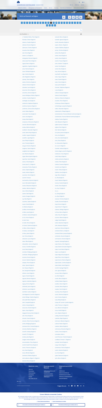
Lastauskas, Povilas (27, 167)
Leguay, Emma (25, 284)
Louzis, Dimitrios (59, 294)
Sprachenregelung (63, 378)
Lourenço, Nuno (59, 291)
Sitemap (19, 381)
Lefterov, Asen (25, 273)
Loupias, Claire (58, 289)
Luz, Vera (57, 353)
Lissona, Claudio (59, 183)
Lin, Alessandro (58, 143)
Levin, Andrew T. (59, 63)
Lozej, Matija (58, 299)
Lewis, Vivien (58, 82)
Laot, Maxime (25, 153)
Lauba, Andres (25, 172)
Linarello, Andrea (59, 148)
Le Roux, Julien (25, 233)
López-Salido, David (59, 265)
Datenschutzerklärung (64, 372)
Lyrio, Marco (58, 358)
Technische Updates (48, 373)
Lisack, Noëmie (58, 180)
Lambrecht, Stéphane (27, 103)
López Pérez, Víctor (59, 257)
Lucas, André (58, 310)
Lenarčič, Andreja (26, 331)
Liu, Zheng (57, 193)
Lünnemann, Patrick (60, 347)
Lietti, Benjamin (59, 122)
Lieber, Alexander (59, 108)
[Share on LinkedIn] (77, 17)
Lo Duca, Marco (59, 212)
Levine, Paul (58, 66)
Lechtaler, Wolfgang (27, 252)
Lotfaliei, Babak (58, 281)
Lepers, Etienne (59, 45)
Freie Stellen (31, 371)
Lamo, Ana (25, 116)
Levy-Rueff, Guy (59, 74)
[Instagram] (75, 386)
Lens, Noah (25, 350)
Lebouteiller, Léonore (27, 244)
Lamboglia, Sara (26, 100)
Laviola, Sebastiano (27, 185)
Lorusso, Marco (59, 273)
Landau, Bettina (26, 127)
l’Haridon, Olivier (26, 39)
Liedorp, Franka (59, 119)
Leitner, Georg (25, 305)
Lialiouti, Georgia (59, 92)
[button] (81, 2)
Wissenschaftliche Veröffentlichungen (34, 10)
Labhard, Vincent (26, 45)
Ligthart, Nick (58, 127)
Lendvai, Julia (25, 337)
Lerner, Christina (59, 50)
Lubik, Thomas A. (59, 305)
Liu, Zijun (57, 196)
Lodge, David (58, 220)
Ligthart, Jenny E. (59, 124)
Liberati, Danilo (58, 95)
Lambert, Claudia (26, 98)
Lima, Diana (58, 140)
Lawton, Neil (25, 193)
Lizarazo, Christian (59, 199)
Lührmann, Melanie (59, 321)
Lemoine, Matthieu (27, 329)
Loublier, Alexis (58, 284)
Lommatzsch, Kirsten (60, 238)
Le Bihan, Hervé (26, 209)
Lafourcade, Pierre (26, 61)
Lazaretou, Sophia (26, 201)
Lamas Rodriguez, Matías (28, 95)
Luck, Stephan (58, 313)
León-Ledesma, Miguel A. (28, 358)
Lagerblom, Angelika (27, 66)
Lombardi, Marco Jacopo (61, 233)
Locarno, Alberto (59, 217)
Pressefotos (31, 374)
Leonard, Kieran (26, 360)
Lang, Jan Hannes (26, 145)
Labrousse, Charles (27, 47)
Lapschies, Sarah (26, 159)
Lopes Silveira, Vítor (60, 244)
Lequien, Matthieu (59, 47)
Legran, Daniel (25, 276)
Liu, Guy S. (57, 188)
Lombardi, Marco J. (59, 230)
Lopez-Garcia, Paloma (60, 260)
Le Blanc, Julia (25, 212)
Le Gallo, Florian (26, 222)
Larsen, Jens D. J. (26, 164)
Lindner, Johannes (59, 159)
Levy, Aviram (58, 71)
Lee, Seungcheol (26, 270)
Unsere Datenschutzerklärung (43, 401)
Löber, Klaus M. (58, 214)
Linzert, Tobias (58, 169)
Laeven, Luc (25, 55)
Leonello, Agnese (59, 39)
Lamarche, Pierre (26, 90)
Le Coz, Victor (25, 217)
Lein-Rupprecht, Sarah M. (28, 294)
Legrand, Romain (26, 278)
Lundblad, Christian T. (60, 339)
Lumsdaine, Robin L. (60, 334)
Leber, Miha (25, 241)
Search (79, 2)
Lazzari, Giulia (25, 204)
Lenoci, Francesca (26, 347)
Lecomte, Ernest (26, 257)
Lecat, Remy (25, 249)
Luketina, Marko (59, 326)
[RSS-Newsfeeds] (83, 386)
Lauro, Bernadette (26, 183)
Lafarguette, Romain (27, 58)
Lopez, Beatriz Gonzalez (61, 246)
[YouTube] (77, 386)
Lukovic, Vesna (58, 331)
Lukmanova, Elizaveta (60, 329)
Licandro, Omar (59, 100)
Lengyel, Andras (26, 339)
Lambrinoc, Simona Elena (28, 108)
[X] (69, 386)
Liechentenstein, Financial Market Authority (65, 114)
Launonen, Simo (26, 175)
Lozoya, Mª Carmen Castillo (61, 302)
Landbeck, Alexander (27, 130)
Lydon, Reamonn (59, 355)
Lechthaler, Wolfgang (27, 254)
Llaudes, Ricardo (59, 201)
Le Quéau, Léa (25, 230)
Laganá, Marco (25, 63)
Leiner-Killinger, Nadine (28, 297)
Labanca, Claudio (26, 42)
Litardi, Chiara (58, 185)
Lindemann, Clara (59, 153)
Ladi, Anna (24, 53)
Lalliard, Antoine (26, 84)
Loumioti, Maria (59, 286)
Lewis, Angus (58, 76)
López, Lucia (58, 252)
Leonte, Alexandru (59, 42)
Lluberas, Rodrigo (59, 209)
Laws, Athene (25, 191)
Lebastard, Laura (26, 238)
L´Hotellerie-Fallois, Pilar (28, 37)
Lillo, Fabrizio (58, 130)
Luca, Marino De (59, 307)
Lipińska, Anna (58, 172)
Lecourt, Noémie (26, 260)
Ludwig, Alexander (59, 315)
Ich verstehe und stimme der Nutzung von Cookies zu (34, 404)
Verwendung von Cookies (64, 374)
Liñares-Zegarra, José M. (61, 151)
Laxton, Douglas (26, 196)
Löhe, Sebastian (59, 225)
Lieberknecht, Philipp (60, 111)
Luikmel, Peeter (59, 323)
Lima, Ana (57, 135)
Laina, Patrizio (25, 68)
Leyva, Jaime (58, 84)
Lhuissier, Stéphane (60, 87)
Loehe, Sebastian (59, 222)
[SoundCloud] (80, 386)
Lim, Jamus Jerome (59, 132)
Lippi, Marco (58, 175)
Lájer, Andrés (25, 74)
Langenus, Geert (26, 148)
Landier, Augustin (26, 135)
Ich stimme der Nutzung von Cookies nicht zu (68, 404)
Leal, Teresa (25, 236)
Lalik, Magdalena (26, 76)
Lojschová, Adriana (59, 228)
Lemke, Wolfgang (26, 323)
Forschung (24, 10)
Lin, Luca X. (57, 145)
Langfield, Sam (25, 151)
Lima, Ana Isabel (59, 138)
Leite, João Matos (26, 299)
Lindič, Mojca (58, 156)
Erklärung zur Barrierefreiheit (65, 376)
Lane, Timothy (25, 143)
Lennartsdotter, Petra (27, 342)
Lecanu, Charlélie (26, 246)
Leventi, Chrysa (58, 61)
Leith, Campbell (26, 302)
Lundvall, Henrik (59, 342)
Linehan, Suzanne (59, 164)
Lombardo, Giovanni (60, 236)
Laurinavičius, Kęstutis (27, 180)
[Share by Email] (80, 17)
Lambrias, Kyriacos (27, 106)
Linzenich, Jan (58, 167)
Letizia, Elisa (58, 53)
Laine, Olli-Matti (26, 71)
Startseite (19, 10)
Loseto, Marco (58, 278)
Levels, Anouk (58, 55)
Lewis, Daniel (58, 79)
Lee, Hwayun (25, 268)
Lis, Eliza (57, 177)
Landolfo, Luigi (25, 138)
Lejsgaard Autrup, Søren (28, 313)
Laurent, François (26, 177)
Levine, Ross (58, 68)
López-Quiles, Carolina (60, 262)
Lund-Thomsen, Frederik (61, 337)
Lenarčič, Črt (25, 334)
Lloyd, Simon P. (58, 207)
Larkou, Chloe (25, 161)
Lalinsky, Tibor (25, 79)
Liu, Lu (56, 191)
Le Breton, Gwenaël (27, 214)
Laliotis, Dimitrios (26, 82)
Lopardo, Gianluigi (59, 241)
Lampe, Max (25, 119)
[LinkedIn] (72, 386)
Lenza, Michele (25, 353)
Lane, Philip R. (25, 140)
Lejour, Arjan (25, 310)
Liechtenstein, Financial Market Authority (65, 116)
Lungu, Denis (58, 345)
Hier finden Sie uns (33, 378)
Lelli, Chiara (25, 315)
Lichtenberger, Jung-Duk (61, 106)
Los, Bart (57, 276)
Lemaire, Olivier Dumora (28, 321)
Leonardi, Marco (59, 37)
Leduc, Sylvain (25, 265)
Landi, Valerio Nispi (27, 132)
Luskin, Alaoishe (59, 350)
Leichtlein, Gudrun (26, 291)
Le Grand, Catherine (27, 225)
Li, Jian (56, 90)
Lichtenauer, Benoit (59, 103)
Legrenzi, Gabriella (26, 281)
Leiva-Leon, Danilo (26, 307)
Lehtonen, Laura (26, 289)
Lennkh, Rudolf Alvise (27, 345)
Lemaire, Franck (26, 318)
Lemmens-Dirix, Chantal (28, 326)
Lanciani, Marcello (26, 124)
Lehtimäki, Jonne (26, 286)
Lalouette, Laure (26, 87)
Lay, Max (24, 199)
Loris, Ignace (58, 270)
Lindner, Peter (58, 161)
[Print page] (63, 17)
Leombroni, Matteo (27, 355)
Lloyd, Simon (58, 204)
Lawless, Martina (26, 188)
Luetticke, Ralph (59, 318)
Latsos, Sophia (25, 169)
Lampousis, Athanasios (28, 122)
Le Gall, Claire (25, 220)
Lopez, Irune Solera (59, 249)
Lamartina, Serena (26, 92)
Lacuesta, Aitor (26, 50)
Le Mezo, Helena (26, 228)
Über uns (31, 369)
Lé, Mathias (25, 207)
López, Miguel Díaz (59, 254)
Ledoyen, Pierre (26, 262)
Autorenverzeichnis (46, 10)
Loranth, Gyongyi (59, 268)
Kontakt (30, 376)
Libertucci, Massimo (60, 98)
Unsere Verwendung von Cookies (59, 401)
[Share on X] (69, 17)
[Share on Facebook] (73, 17)
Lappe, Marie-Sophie (27, 156)
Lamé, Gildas (25, 111)
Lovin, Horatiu (58, 297)
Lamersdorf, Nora (26, 114)
